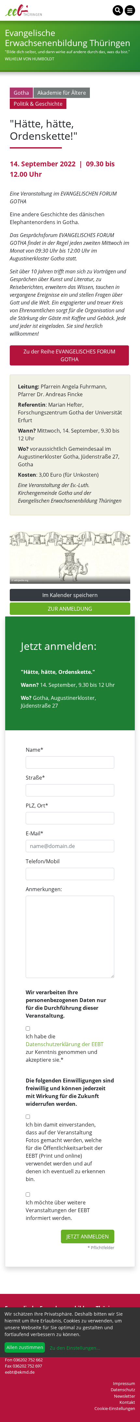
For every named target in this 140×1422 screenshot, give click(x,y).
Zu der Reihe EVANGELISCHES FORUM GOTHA (69, 355)
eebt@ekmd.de (20, 1372)
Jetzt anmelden (87, 1236)
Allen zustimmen (25, 1347)
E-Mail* (34, 833)
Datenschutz (123, 1389)
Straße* (35, 777)
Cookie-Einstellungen (114, 1408)
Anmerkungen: (44, 889)
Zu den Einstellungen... (74, 1348)
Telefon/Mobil (43, 861)
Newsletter (124, 1396)
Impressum (124, 1383)
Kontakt (127, 1402)
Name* (34, 749)
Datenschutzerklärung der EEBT (65, 1044)
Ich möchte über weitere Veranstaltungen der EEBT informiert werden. (58, 1210)
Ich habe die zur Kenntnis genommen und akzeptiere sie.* (65, 1048)
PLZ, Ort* (37, 805)
